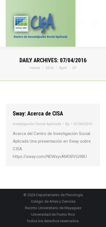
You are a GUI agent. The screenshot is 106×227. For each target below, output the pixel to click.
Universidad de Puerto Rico (53, 214)
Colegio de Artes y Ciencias (53, 201)
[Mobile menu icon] (94, 23)
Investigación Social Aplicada (37, 124)
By (67, 124)
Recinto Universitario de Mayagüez (53, 208)
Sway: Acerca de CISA (38, 113)
